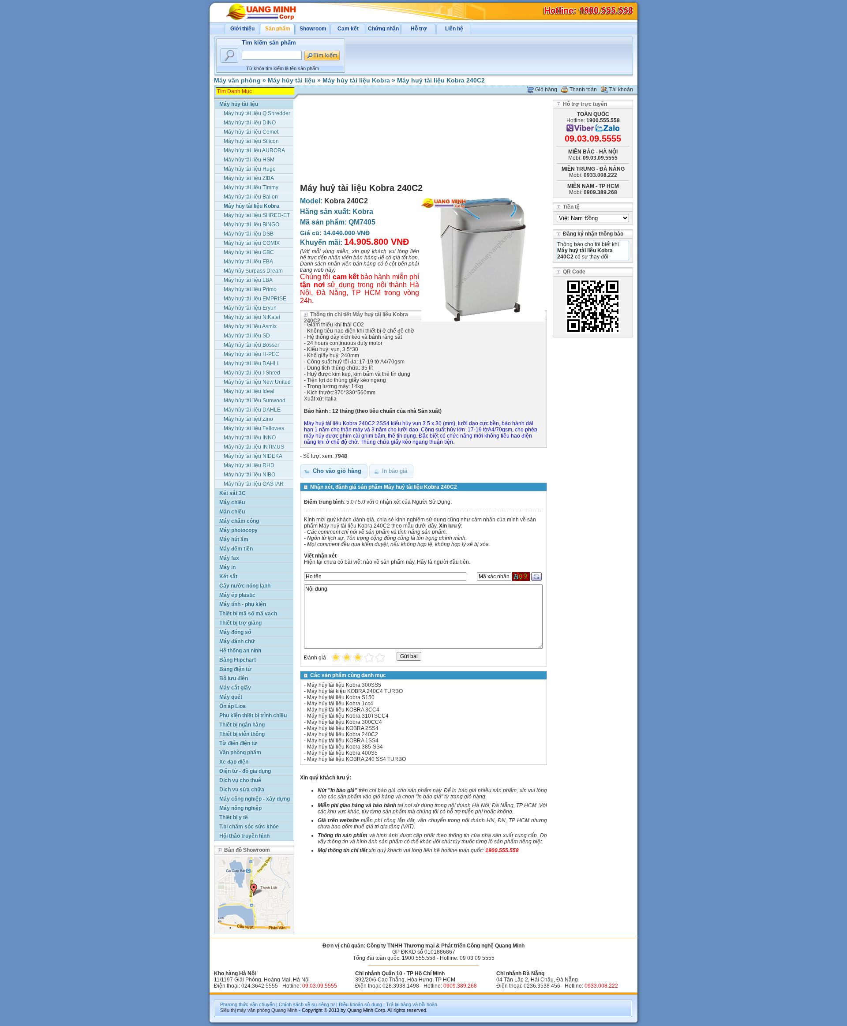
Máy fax (229, 558)
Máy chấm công (239, 521)
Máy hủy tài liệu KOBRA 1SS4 (343, 741)
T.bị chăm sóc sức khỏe (249, 827)
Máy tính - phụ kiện (242, 604)
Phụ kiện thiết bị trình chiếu (253, 715)
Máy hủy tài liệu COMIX (252, 243)
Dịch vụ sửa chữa (241, 789)
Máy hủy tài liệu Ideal (249, 391)
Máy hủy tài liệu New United (257, 382)
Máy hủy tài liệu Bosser (251, 345)
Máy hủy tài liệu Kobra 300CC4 (344, 722)
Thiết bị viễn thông (242, 734)
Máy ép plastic (237, 595)
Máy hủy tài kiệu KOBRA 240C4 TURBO (355, 691)
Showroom (313, 29)
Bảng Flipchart (237, 660)
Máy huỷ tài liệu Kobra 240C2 (441, 80)
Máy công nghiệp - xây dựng (254, 799)
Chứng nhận (383, 29)
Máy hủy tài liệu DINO (250, 123)
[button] (333, 471)
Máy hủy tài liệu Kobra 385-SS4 (345, 747)
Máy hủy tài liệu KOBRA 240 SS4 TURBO (356, 759)
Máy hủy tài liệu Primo (250, 289)
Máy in (227, 567)
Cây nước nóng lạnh (244, 586)
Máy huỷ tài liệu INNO (250, 437)
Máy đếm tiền (236, 549)
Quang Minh (284, 1010)
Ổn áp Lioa (232, 706)
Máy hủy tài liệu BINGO (251, 224)
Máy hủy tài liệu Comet (251, 132)
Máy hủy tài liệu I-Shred (252, 373)
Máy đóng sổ (235, 632)
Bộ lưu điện (233, 678)
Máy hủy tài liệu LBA (248, 280)
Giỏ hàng (546, 89)
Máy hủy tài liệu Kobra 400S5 (342, 753)
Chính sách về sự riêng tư (307, 1004)
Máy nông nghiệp (240, 808)
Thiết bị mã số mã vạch (248, 613)
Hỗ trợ (419, 29)
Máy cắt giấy (235, 688)
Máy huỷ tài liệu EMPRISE (255, 299)
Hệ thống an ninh (240, 651)
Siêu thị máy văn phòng (245, 1010)
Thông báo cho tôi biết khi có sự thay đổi (588, 250)
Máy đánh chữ (237, 641)
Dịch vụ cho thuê (240, 780)
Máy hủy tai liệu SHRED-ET (257, 215)
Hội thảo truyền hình (244, 836)
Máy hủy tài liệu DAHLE (252, 410)
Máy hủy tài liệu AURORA (254, 150)
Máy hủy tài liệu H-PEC (251, 354)
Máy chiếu (232, 502)
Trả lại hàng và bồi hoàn (411, 1004)
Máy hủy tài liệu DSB (249, 234)
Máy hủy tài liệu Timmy (251, 187)
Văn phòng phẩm (240, 752)
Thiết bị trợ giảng (240, 623)
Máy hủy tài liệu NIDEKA (253, 456)
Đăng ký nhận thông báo (593, 234)
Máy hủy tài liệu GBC (249, 252)
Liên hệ (454, 29)
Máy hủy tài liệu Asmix (250, 326)
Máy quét (230, 697)
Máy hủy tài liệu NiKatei (252, 317)
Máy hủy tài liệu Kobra (356, 80)
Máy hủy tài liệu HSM (249, 160)
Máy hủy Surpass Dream (253, 271)
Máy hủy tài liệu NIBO (249, 475)
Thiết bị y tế (233, 817)
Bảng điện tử (235, 669)
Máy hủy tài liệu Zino (248, 419)
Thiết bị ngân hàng (242, 725)
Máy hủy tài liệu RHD (249, 465)
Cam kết (348, 29)
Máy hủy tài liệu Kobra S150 (341, 697)
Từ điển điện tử (238, 743)
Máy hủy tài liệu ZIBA (249, 178)
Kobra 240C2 (346, 201)
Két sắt (228, 576)
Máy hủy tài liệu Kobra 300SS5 (344, 685)
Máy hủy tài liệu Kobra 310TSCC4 (348, 716)
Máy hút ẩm (233, 539)
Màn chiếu (232, 512)
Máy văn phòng (237, 80)
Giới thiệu (242, 29)
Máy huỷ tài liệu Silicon (251, 141)
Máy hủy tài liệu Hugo (250, 169)
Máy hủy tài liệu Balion (251, 197)
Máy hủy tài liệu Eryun (250, 308)
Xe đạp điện (233, 762)
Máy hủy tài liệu (291, 80)
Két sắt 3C (232, 493)
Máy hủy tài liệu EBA (248, 261)
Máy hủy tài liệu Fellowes (254, 428)
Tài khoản (621, 89)
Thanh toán (583, 89)
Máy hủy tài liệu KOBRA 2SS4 (343, 728)
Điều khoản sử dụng (360, 1004)
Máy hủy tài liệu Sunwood (254, 400)
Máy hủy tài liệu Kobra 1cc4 (340, 703)
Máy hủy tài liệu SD (247, 336)
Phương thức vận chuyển (247, 1004)
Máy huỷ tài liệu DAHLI (251, 363)
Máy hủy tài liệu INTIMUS (254, 447)
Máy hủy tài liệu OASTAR (254, 484)
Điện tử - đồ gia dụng (245, 771)
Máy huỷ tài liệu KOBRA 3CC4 (343, 710)
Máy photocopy (238, 530)
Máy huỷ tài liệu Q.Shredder (257, 113)
